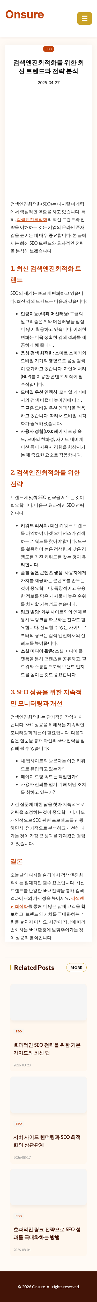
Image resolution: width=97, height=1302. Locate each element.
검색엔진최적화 (32, 219)
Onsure (24, 14)
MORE (76, 967)
